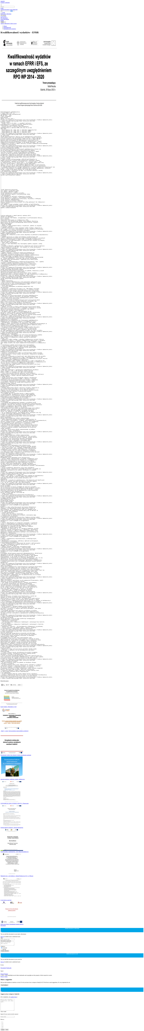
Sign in (2, 936)
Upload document (5, 9)
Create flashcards (13, 9)
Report (2, 974)
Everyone (4, 948)
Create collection (4, 950)
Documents (3, 968)
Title (2, 938)
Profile (2, 20)
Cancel (2, 1029)
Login (2, 8)
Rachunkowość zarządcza (10, 28)
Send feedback (4, 985)
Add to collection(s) (5, 23)
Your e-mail (3, 1011)
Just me (4, 949)
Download (3, 925)
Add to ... (3, 22)
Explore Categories (5, 2)
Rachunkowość (7, 27)
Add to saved (13, 23)
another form (13, 997)
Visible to (3, 946)
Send (7, 1029)
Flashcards (3, 13)
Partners (6, 974)
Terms (5, 976)
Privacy (2, 976)
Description (6, 941)
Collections (8, 13)
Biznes (5, 26)
